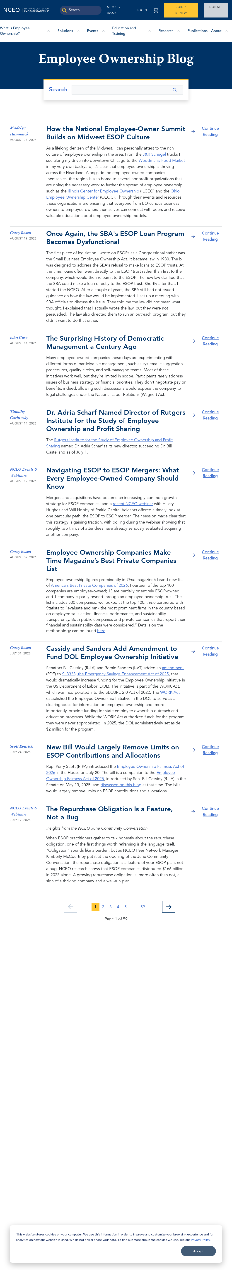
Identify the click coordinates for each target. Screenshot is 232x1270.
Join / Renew (181, 10)
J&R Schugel (154, 154)
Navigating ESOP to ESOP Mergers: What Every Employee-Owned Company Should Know (112, 478)
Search (58, 90)
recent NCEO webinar (133, 504)
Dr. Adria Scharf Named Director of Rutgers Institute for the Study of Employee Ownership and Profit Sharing (115, 421)
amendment (173, 668)
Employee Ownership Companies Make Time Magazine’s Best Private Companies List (111, 561)
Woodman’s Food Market (162, 161)
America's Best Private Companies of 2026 (89, 586)
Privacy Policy (200, 1240)
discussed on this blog (121, 785)
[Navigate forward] (168, 907)
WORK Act (170, 693)
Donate (216, 7)
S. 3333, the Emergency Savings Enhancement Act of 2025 (115, 674)
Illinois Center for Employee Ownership (103, 191)
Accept (198, 1251)
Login (142, 10)
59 (142, 907)
